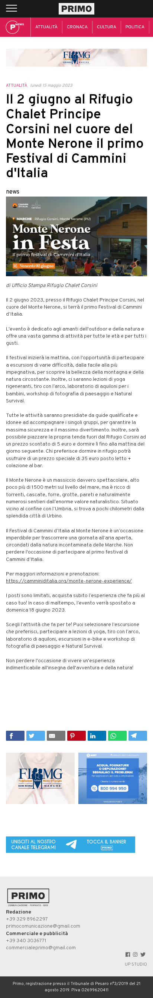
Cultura (106, 27)
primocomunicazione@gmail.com (43, 926)
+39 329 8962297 (27, 919)
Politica (135, 27)
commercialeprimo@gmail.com (41, 948)
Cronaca (77, 27)
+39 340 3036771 (26, 941)
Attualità (46, 27)
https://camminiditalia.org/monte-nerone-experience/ (69, 581)
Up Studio (136, 964)
